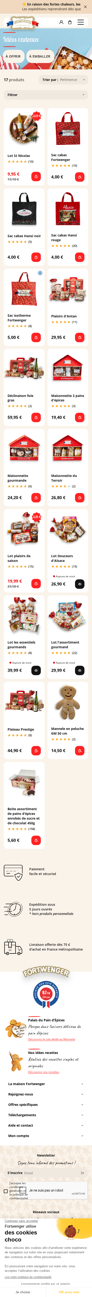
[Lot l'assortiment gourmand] (79, 670)
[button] (61, 22)
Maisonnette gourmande (18, 478)
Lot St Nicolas (19, 155)
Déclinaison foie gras (20, 398)
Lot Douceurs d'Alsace (62, 558)
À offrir (13, 56)
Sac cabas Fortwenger (60, 157)
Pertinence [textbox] (68, 79)
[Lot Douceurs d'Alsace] (79, 584)
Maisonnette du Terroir (64, 478)
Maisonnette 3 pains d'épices (67, 398)
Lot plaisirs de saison (19, 558)
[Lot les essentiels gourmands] (36, 670)
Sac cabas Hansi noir (24, 236)
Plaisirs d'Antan (64, 316)
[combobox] (73, 79)
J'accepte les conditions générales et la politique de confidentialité (18, 1190)
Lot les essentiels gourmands (21, 644)
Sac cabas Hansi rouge (64, 237)
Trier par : (50, 79)
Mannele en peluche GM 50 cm (67, 731)
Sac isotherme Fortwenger (19, 317)
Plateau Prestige (21, 729)
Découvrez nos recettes (43, 1072)
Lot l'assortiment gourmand (65, 644)
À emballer (39, 56)
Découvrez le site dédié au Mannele (51, 1039)
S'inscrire (15, 1173)
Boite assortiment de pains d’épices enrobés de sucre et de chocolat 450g (24, 816)
